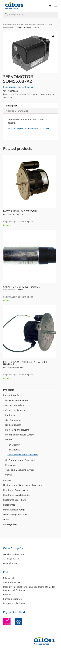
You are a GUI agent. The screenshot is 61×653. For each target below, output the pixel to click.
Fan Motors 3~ (15, 449)
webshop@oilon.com (13, 554)
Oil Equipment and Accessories (20, 460)
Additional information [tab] (17, 110)
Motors (31, 24)
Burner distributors (12, 598)
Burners (7, 480)
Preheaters (10, 465)
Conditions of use (11, 582)
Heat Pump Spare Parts (14, 499)
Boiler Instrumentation (16, 400)
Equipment (10, 415)
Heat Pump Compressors (15, 490)
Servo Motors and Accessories (23, 454)
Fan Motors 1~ (15, 444)
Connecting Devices (15, 410)
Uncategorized (10, 524)
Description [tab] (11, 105)
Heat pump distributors (15, 603)
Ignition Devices (13, 424)
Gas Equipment (13, 420)
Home (6, 24)
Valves (8, 474)
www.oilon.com (10, 563)
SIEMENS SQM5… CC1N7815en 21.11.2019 (28, 128)
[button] (53, 36)
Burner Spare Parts (18, 24)
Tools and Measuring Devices (19, 469)
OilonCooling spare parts (15, 514)
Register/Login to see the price (18, 87)
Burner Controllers (14, 405)
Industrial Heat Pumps (14, 509)
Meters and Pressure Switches (20, 434)
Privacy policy (10, 578)
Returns (7, 594)
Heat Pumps (9, 504)
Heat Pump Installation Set (16, 495)
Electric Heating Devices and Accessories (23, 485)
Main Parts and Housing (17, 429)
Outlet (6, 519)
